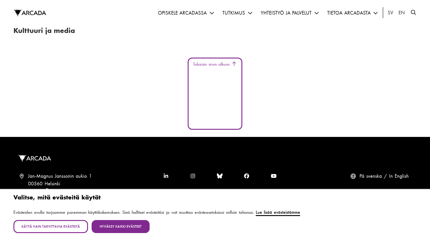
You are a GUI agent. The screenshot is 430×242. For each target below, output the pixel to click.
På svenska (390, 13)
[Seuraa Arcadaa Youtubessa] (274, 176)
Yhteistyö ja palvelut (286, 13)
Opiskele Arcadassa (182, 13)
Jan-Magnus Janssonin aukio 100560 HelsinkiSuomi (60, 183)
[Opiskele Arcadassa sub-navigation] (211, 13)
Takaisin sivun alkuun (212, 64)
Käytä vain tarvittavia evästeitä (51, 226)
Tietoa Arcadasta (349, 13)
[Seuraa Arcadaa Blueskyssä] (220, 176)
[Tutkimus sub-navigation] (250, 13)
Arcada (29, 13)
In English (402, 13)
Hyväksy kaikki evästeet (121, 226)
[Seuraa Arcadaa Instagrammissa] (193, 176)
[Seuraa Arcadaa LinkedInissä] (166, 176)
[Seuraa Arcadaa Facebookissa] (246, 176)
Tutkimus (233, 13)
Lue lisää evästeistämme (278, 212)
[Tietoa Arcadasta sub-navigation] (375, 13)
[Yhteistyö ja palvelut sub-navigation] (316, 13)
